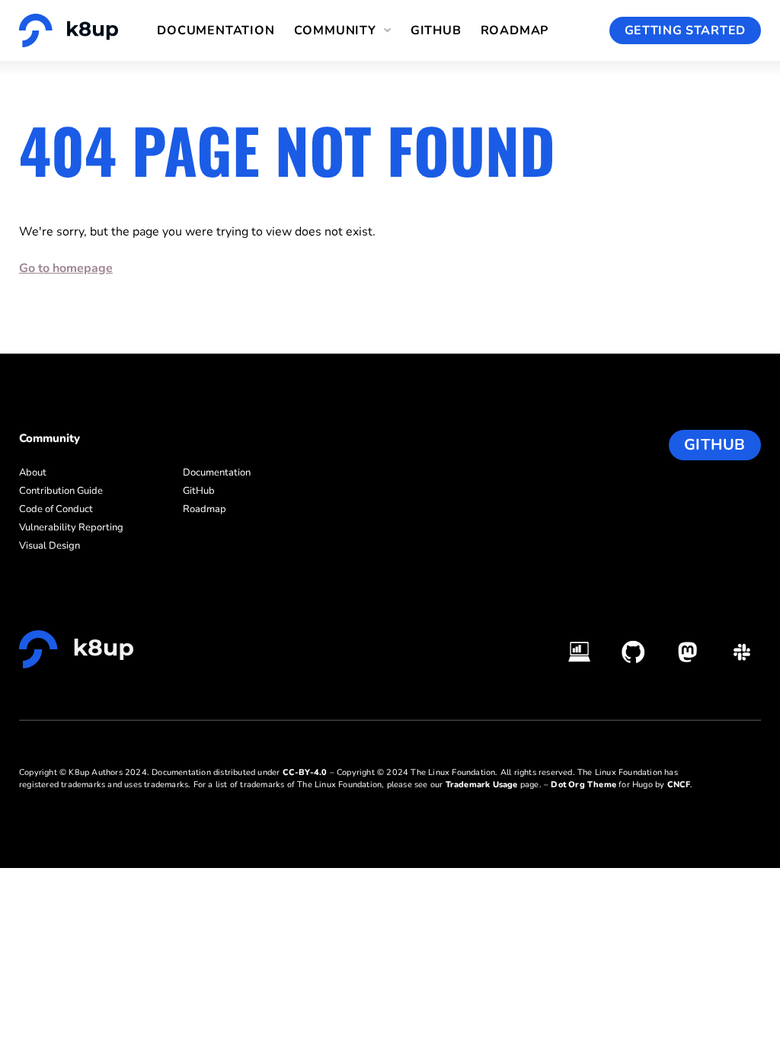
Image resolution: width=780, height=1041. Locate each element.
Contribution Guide (61, 491)
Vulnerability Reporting (71, 527)
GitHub (436, 30)
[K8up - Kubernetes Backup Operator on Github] (633, 652)
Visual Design (49, 546)
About (32, 472)
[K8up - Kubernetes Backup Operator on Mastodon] (687, 652)
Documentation (215, 30)
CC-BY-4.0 (305, 772)
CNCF (679, 784)
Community (335, 30)
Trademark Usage (482, 784)
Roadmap (515, 30)
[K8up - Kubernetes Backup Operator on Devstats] (579, 651)
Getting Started (685, 30)
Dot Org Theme (583, 784)
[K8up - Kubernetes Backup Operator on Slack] (741, 652)
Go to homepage (66, 268)
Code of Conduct (56, 509)
